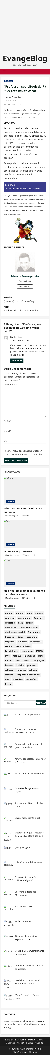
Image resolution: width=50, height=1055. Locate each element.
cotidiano (10, 622)
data (20, 622)
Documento (34, 632)
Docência (8, 81)
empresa (22, 641)
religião (33, 670)
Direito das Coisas (29, 627)
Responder (17, 360)
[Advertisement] (25, 25)
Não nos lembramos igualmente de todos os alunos (24, 592)
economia (32, 637)
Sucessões (31, 679)
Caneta (39, 613)
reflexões (21, 670)
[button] (4, 71)
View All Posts (25, 286)
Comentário (10, 384)
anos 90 (20, 613)
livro (7, 655)
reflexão (9, 670)
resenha (9, 674)
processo (31, 665)
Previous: (19, 299)
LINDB (39, 651)
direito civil (11, 627)
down (20, 637)
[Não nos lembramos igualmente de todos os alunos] (25, 573)
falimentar (35, 641)
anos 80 (9, 613)
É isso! (8, 684)
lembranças (27, 651)
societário (18, 679)
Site (5, 440)
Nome (7, 420)
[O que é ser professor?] (25, 534)
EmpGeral (10, 641)
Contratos (39, 618)
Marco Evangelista (13, 97)
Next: (21, 308)
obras (26, 660)
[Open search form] (45, 71)
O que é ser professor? (18, 551)
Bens (29, 613)
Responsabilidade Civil (28, 674)
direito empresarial (15, 632)
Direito (31, 1039)
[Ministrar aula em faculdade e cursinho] (25, 491)
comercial (10, 618)
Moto (40, 655)
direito (29, 622)
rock (7, 679)
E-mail (7, 431)
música (9, 660)
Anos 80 (20, 1042)
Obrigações (38, 660)
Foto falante (11, 651)
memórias (29, 655)
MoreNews (18, 1052)
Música (40, 1039)
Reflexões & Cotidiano (15, 1039)
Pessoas (9, 665)
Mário (13, 337)
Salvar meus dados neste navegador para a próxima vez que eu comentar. (25, 452)
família (8, 646)
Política (20, 665)
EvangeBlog (25, 58)
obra (18, 660)
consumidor (24, 618)
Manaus (17, 655)
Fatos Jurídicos (23, 646)
